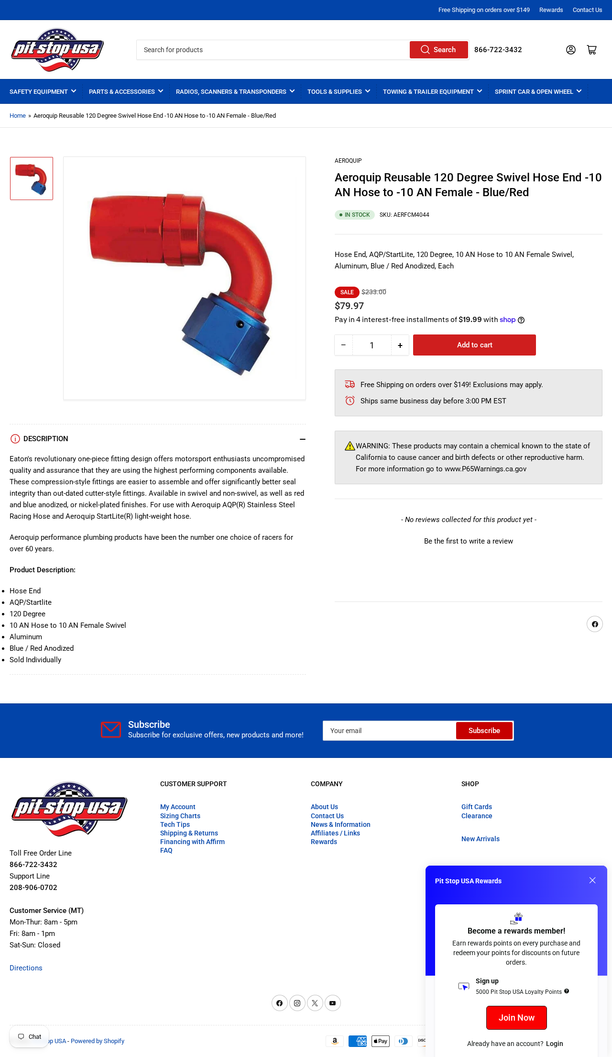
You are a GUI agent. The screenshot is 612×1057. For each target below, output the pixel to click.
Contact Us (587, 9)
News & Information (341, 824)
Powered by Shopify (97, 1041)
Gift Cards (476, 807)
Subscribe (484, 730)
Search (445, 49)
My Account (178, 807)
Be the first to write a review (468, 541)
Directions (26, 968)
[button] (468, 540)
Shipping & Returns (189, 833)
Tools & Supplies (334, 91)
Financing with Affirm (192, 842)
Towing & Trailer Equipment (428, 91)
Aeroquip (348, 160)
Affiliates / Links (335, 833)
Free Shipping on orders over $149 (484, 9)
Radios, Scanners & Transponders (231, 91)
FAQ (166, 850)
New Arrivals (480, 839)
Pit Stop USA (49, 1041)
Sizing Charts (180, 816)
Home (18, 115)
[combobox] (302, 50)
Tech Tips (175, 824)
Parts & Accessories (122, 91)
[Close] (592, 880)
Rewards (551, 9)
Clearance (476, 816)
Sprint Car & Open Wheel (534, 91)
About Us (324, 807)
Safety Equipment (39, 91)
